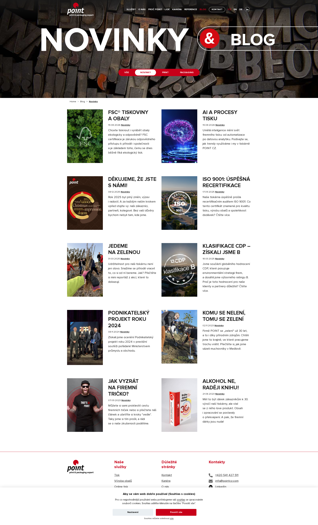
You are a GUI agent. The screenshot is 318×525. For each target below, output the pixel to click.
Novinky (145, 72)
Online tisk (121, 486)
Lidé (167, 9)
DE (240, 9)
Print (165, 72)
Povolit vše (176, 512)
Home (73, 101)
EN (235, 9)
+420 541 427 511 (226, 475)
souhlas (181, 500)
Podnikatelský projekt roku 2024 (128, 319)
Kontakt (217, 9)
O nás (142, 9)
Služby (131, 9)
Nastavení (132, 512)
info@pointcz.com (226, 480)
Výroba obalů (123, 480)
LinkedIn (220, 486)
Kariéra (177, 9)
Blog (203, 9)
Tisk (117, 475)
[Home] (80, 9)
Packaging (187, 72)
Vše (126, 72)
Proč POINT (155, 9)
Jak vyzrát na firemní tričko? (123, 388)
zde (172, 519)
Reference (190, 9)
